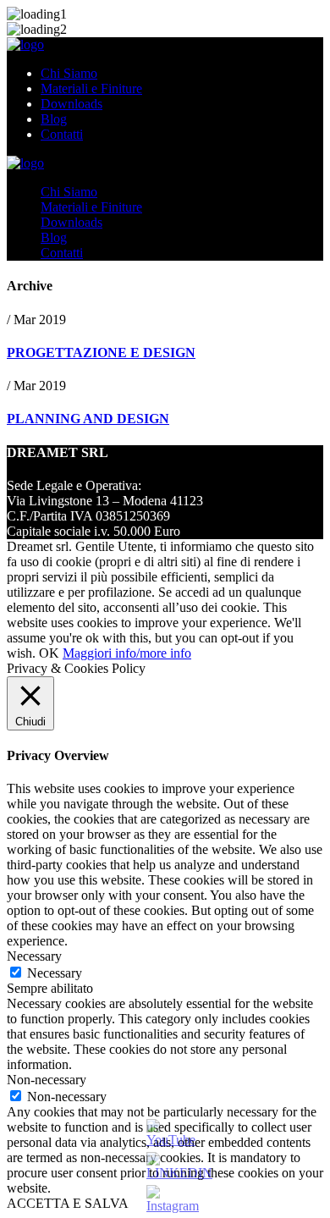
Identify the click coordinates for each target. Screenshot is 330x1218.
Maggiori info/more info (127, 653)
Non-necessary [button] (46, 1079)
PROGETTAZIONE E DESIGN (101, 352)
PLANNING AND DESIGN (88, 418)
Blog (54, 119)
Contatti (62, 134)
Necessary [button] (34, 956)
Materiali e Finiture (91, 88)
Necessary (54, 973)
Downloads (71, 103)
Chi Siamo (69, 73)
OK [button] (49, 653)
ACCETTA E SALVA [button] (68, 1203)
